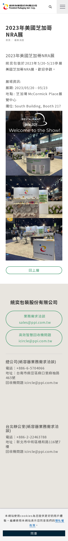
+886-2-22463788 (31, 436)
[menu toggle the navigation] (62, 7)
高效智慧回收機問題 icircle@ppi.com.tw (35, 337)
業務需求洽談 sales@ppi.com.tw (35, 319)
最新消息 (19, 40)
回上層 (34, 270)
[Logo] (20, 5)
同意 (34, 533)
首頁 (8, 40)
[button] (50, 7)
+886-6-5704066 (30, 367)
